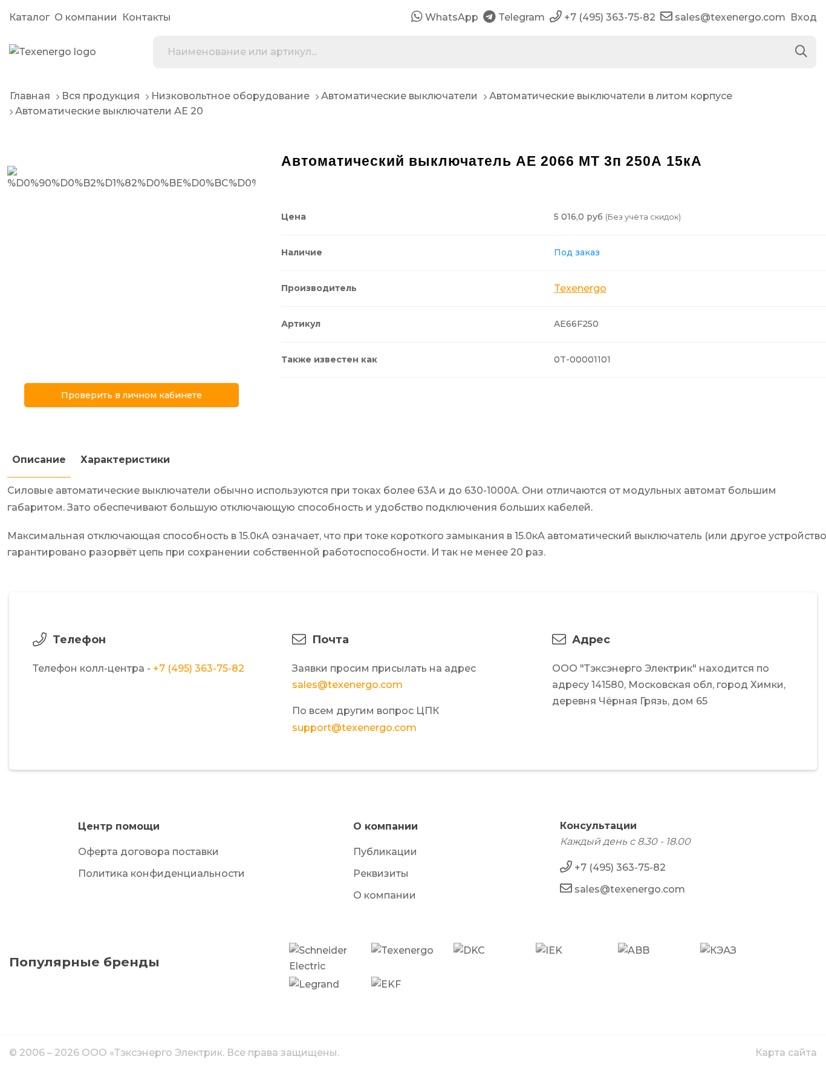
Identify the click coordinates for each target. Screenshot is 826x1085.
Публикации (385, 851)
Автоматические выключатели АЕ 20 (109, 111)
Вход (803, 17)
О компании (85, 17)
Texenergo (580, 288)
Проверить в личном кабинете (131, 395)
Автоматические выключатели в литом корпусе (610, 96)
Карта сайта (786, 1052)
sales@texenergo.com (347, 684)
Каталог (29, 17)
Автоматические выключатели (399, 96)
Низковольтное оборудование (230, 96)
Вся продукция (101, 96)
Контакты (146, 17)
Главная (30, 96)
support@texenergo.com (354, 727)
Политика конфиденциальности (161, 873)
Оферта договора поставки (148, 851)
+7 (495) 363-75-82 (198, 668)
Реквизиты (381, 873)
